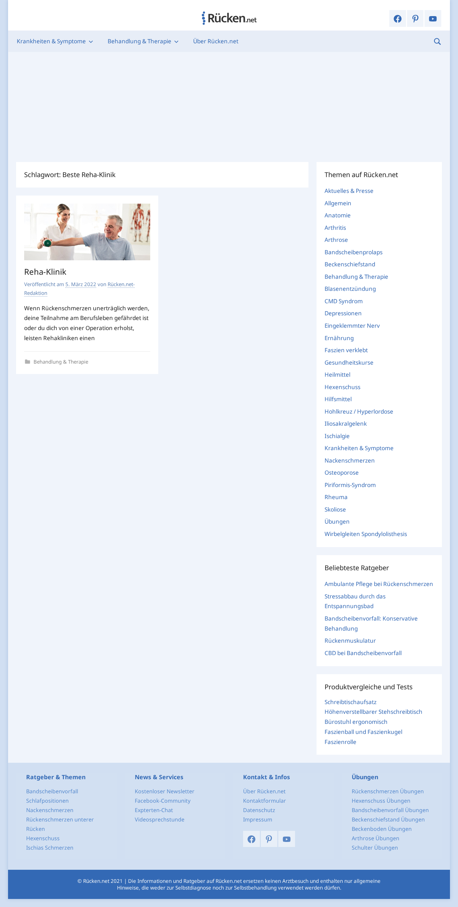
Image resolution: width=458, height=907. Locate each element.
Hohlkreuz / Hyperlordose (359, 411)
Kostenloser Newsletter (164, 791)
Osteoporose (342, 472)
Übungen (337, 521)
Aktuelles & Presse (349, 191)
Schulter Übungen (375, 847)
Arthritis (335, 227)
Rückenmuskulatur (350, 640)
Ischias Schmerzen (49, 847)
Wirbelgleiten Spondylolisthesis (366, 534)
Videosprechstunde (159, 819)
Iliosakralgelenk (346, 423)
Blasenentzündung (350, 288)
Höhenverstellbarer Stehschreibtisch (373, 711)
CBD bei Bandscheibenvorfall (363, 653)
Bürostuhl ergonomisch (356, 722)
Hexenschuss (342, 387)
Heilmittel (337, 374)
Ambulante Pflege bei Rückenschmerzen (379, 584)
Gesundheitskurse (349, 362)
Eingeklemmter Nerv (352, 325)
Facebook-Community (162, 800)
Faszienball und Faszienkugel (363, 732)
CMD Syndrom (344, 301)
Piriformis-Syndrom (350, 485)
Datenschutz (259, 810)
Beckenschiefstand (350, 264)
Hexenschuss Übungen (381, 800)
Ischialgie (337, 436)
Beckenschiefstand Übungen (388, 819)
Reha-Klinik (45, 271)
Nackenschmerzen (350, 460)
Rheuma (336, 497)
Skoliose (335, 509)
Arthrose (336, 240)
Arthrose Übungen (375, 838)
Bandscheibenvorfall (52, 791)
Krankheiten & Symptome (51, 41)
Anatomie (338, 215)
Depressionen (343, 313)
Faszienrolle (340, 742)
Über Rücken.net (215, 41)
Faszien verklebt (346, 350)
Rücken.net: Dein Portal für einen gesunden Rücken (229, 18)
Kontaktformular (264, 800)
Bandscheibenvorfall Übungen (390, 810)
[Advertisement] (229, 107)
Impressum (257, 819)
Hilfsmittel (338, 399)
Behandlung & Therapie (139, 41)
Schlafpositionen (47, 800)
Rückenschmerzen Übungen (388, 791)
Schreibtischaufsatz (351, 702)
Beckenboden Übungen (382, 829)
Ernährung (339, 338)
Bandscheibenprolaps (354, 252)
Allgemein (338, 203)
